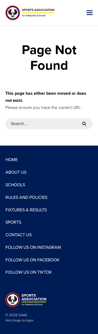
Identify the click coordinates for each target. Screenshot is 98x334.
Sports (13, 222)
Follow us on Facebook (32, 260)
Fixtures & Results (26, 210)
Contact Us (18, 235)
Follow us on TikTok (28, 272)
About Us (15, 172)
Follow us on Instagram (33, 247)
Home (11, 159)
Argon (29, 320)
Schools (15, 185)
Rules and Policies (26, 197)
